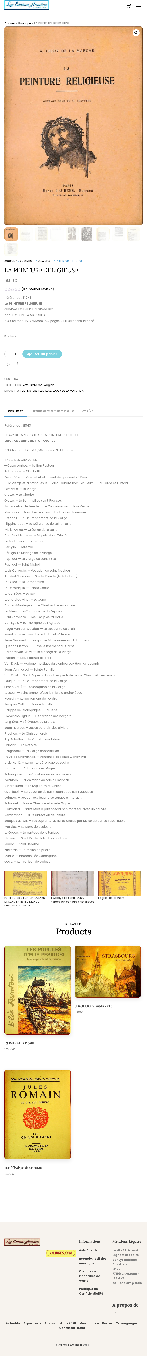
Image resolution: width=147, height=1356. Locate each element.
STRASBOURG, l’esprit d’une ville (93, 1005)
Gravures (44, 261)
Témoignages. (127, 1323)
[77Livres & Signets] (26, 4)
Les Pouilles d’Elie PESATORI (20, 1042)
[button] (136, 32)
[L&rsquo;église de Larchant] (119, 883)
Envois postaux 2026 (60, 1323)
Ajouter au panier (42, 354)
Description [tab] (16, 410)
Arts (26, 385)
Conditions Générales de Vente (89, 1276)
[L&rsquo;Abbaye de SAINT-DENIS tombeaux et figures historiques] (72, 883)
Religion (49, 385)
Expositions (32, 1323)
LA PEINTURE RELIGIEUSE (36, 391)
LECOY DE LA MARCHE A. (68, 391)
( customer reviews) (38, 289)
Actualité (13, 1323)
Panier (107, 1323)
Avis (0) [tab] (87, 410)
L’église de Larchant (111, 898)
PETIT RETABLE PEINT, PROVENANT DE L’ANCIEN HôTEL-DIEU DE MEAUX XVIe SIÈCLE (25, 901)
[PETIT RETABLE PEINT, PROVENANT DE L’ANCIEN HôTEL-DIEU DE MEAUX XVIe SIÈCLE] (25, 883)
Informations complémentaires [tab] (53, 410)
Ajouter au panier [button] (24, 1058)
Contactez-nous (72, 1328)
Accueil (9, 23)
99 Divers (26, 261)
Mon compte (89, 1323)
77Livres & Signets (70, 1344)
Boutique (24, 23)
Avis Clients (88, 1250)
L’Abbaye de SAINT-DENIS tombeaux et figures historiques (72, 900)
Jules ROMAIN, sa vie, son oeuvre (23, 1167)
